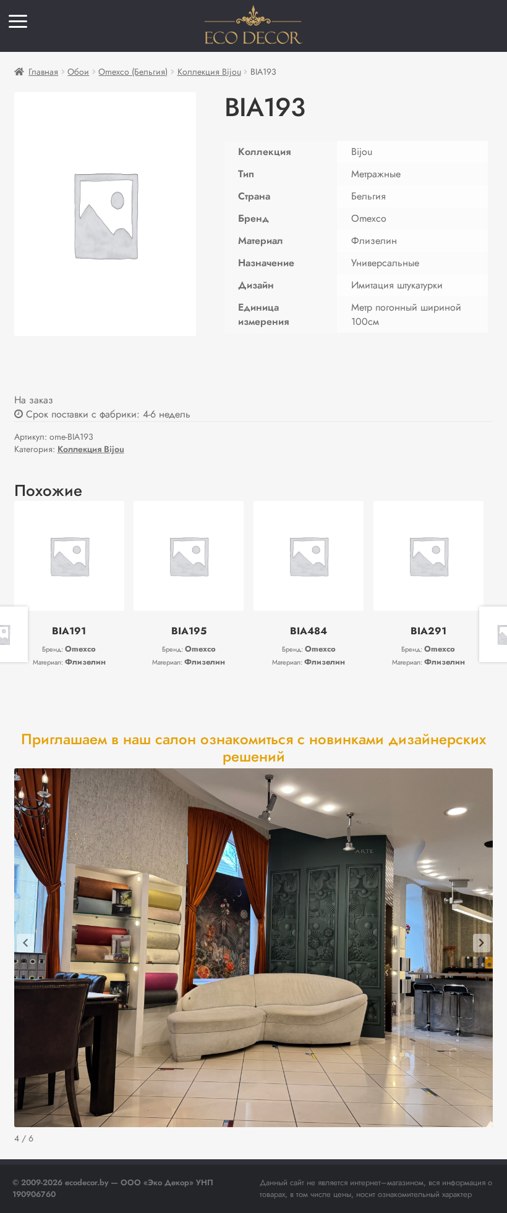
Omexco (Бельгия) (133, 71)
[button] (25, 943)
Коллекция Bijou (209, 71)
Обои (78, 71)
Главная (43, 71)
